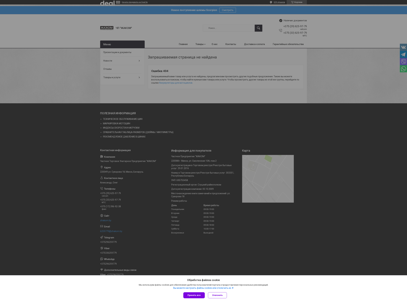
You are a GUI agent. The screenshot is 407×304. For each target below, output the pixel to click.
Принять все (194, 295)
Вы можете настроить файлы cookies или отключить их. (202, 288)
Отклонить (217, 295)
